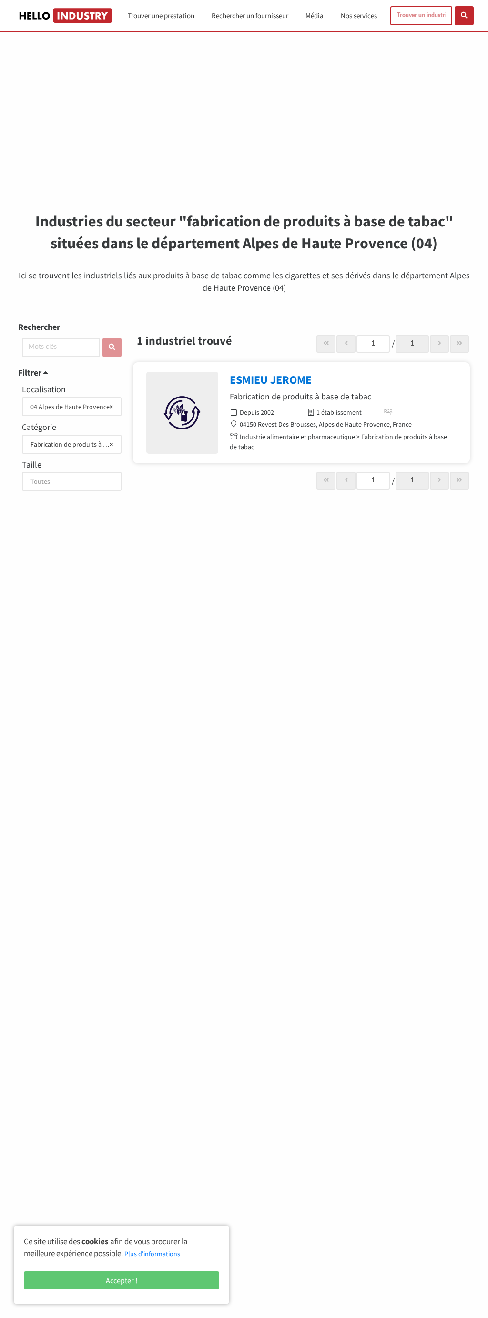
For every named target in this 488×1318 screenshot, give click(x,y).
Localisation (44, 389)
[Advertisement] (244, 128)
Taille (31, 464)
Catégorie (39, 426)
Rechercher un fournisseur (250, 15)
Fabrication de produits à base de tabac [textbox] (72, 444)
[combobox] (72, 406)
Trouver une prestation (161, 15)
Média (314, 15)
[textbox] (72, 481)
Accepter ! (122, 1280)
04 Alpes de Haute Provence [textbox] (71, 406)
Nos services (359, 15)
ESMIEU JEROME (271, 379)
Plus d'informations (152, 1253)
